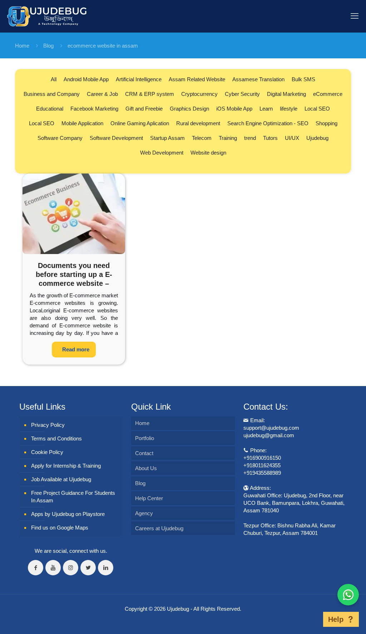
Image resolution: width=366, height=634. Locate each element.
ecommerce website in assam (103, 46)
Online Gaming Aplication (139, 123)
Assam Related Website (197, 79)
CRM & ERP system (149, 94)
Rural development (198, 123)
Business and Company (52, 94)
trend (250, 138)
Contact (144, 453)
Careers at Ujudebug (159, 528)
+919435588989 (262, 473)
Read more (75, 349)
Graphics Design (189, 109)
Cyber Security (242, 94)
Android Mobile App (86, 79)
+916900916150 (262, 458)
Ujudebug (317, 138)
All (53, 79)
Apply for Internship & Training (66, 466)
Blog (48, 46)
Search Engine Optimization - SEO (267, 123)
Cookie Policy (47, 452)
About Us (146, 468)
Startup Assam (167, 138)
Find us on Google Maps (59, 528)
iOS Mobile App (234, 109)
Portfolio (144, 438)
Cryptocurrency (199, 94)
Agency (144, 513)
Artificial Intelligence (139, 79)
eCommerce (327, 94)
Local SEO (317, 109)
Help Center (149, 498)
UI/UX (292, 138)
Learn (266, 109)
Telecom (202, 138)
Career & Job (102, 94)
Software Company (60, 138)
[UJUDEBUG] (46, 16)
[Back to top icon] (312, 619)
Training (228, 138)
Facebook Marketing (94, 109)
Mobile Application (82, 123)
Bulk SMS (303, 79)
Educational (49, 109)
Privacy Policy (48, 425)
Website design (208, 153)
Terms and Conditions (56, 438)
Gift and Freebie (144, 109)
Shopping (326, 123)
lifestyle (288, 109)
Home (22, 46)
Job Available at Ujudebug (61, 479)
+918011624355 (262, 465)
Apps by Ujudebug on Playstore (68, 514)
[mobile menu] (354, 16)
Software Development (116, 138)
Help (335, 619)
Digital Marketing (286, 94)
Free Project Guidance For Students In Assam (73, 496)
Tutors (270, 138)
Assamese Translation (258, 79)
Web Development (161, 153)
